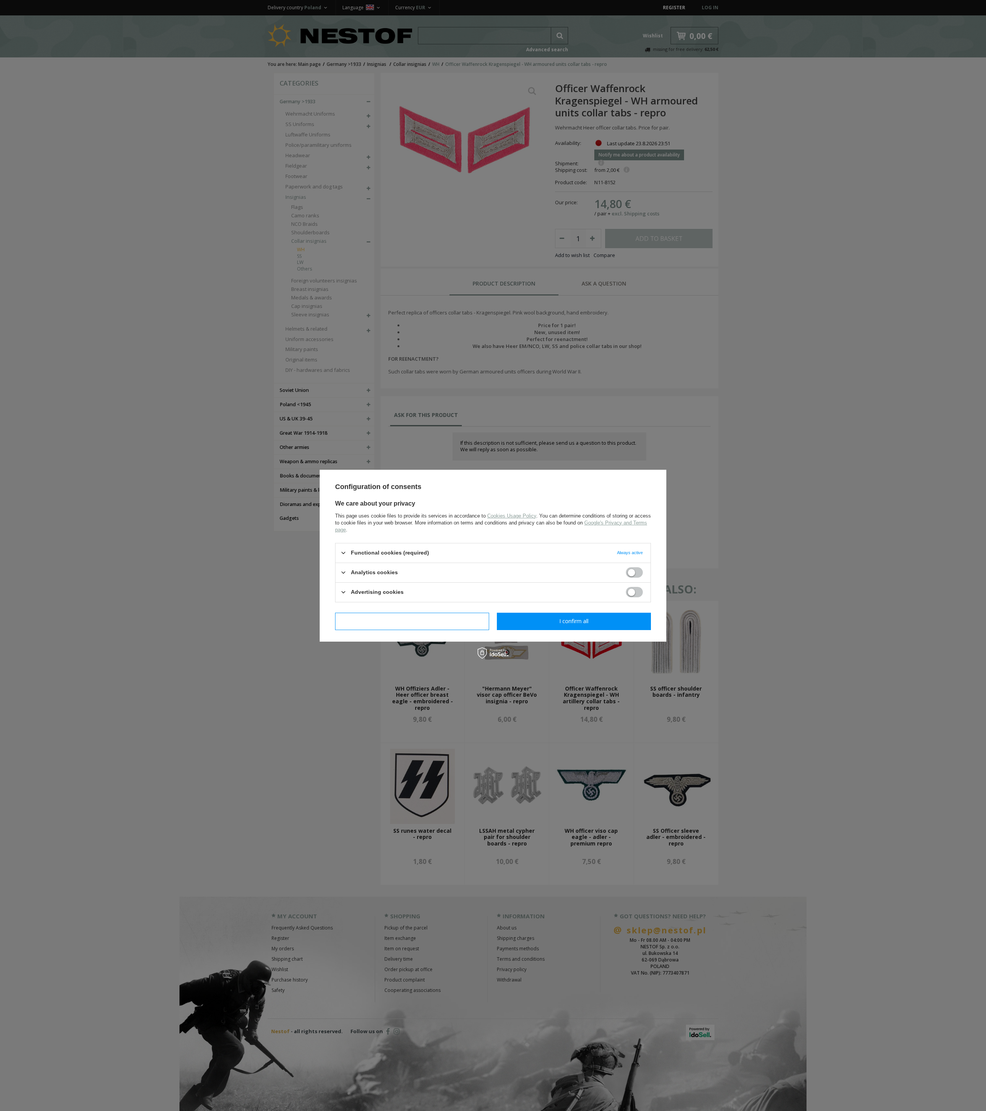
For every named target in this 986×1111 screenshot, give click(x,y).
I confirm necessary (412, 621)
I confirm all (574, 621)
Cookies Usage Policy (511, 515)
